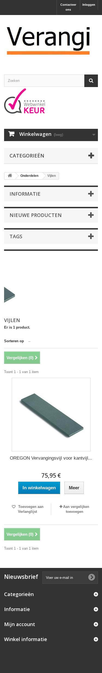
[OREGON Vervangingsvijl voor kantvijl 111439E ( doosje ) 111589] (51, 414)
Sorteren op (14, 341)
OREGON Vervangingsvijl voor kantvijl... (51, 458)
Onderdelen (29, 176)
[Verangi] (51, 40)
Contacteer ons (68, 7)
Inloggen (88, 4)
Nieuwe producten (36, 215)
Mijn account (19, 624)
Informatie (25, 193)
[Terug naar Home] (10, 175)
